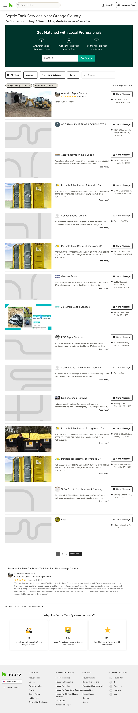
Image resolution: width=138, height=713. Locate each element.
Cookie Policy (34, 694)
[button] (5, 5)
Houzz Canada (88, 678)
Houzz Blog (118, 678)
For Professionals (63, 678)
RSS (115, 694)
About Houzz (34, 678)
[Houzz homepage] (11, 5)
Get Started (87, 58)
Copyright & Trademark (38, 702)
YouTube (117, 690)
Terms (31, 690)
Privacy (32, 686)
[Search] (18, 5)
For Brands (60, 701)
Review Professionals (91, 682)
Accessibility (87, 690)
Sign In (85, 702)
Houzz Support (88, 694)
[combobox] (38, 5)
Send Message (123, 94)
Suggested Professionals (93, 686)
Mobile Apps (34, 698)
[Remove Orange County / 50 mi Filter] (30, 85)
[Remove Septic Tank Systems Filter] (56, 85)
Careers (32, 682)
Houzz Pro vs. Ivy (63, 686)
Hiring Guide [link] (55, 21)
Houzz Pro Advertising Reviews (69, 690)
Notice (39, 686)
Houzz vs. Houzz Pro (64, 682)
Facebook (118, 686)
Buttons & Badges (63, 705)
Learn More (38, 606)
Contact (85, 698)
